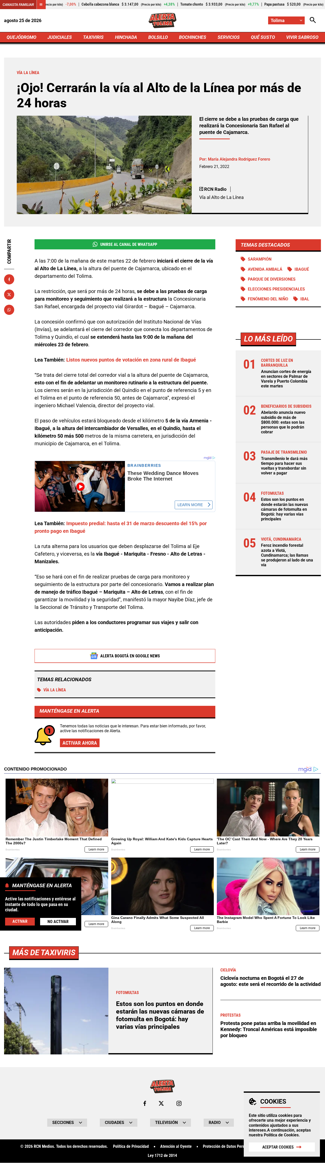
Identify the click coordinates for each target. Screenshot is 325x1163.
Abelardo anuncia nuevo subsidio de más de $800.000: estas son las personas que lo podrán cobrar (283, 422)
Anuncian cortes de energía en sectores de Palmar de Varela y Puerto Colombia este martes (286, 379)
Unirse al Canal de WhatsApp (128, 244)
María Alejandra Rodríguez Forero (239, 159)
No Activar (58, 921)
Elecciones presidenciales (276, 289)
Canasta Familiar (18, 5)
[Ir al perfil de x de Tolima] (161, 1103)
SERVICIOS (229, 37)
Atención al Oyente (176, 1146)
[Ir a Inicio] (163, 20)
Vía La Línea (54, 690)
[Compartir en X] (9, 294)
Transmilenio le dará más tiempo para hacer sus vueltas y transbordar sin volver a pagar (284, 466)
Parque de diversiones (272, 279)
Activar (19, 921)
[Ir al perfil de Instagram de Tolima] (179, 1103)
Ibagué (302, 269)
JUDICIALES (59, 37)
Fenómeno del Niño (268, 299)
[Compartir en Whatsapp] (9, 310)
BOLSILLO (158, 37)
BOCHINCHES (192, 37)
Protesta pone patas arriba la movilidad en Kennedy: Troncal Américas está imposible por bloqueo (268, 1029)
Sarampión (259, 259)
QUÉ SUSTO (263, 37)
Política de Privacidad (131, 1146)
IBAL (304, 299)
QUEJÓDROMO (21, 37)
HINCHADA (126, 37)
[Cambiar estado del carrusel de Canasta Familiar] (41, 4)
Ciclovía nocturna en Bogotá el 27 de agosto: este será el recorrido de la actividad (270, 981)
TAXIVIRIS (93, 37)
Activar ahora (79, 743)
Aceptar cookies (278, 1147)
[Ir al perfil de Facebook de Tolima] (144, 1103)
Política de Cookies (281, 1135)
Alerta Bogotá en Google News (130, 656)
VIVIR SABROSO (302, 37)
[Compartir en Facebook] (9, 279)
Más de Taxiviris (43, 952)
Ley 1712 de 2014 (162, 1156)
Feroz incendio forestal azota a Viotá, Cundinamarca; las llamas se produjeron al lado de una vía (287, 555)
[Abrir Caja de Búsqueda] (313, 20)
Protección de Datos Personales (229, 1146)
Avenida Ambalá (265, 269)
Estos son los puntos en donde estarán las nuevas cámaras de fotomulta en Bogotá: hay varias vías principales (284, 509)
